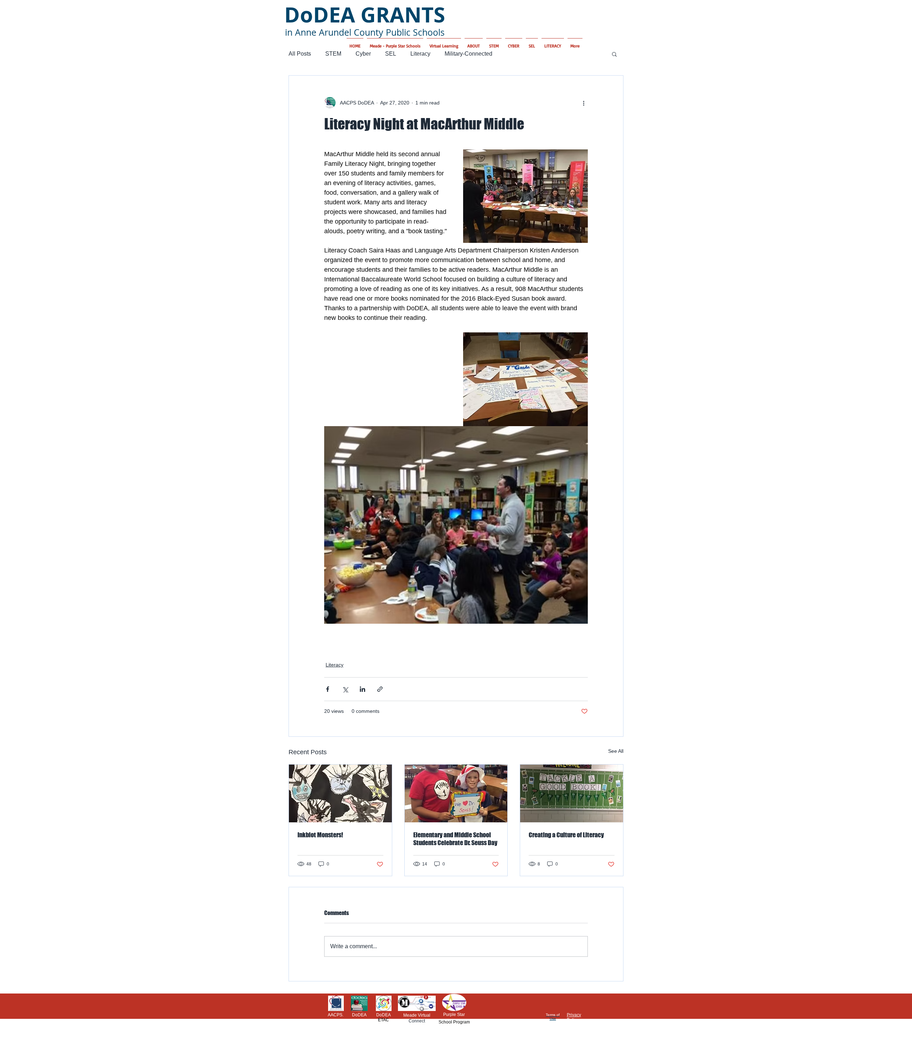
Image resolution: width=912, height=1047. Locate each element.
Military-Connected (468, 54)
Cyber (363, 54)
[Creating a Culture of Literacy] (571, 793)
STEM (333, 54)
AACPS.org (335, 1017)
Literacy (420, 54)
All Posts (300, 54)
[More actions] (583, 102)
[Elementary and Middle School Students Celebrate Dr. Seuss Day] (456, 793)
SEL (390, 54)
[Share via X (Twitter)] (345, 689)
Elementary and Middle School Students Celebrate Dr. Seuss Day (455, 839)
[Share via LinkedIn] (362, 689)
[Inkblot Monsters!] (340, 793)
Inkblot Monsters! (320, 835)
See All (615, 751)
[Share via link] (380, 689)
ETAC (383, 1019)
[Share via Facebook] (327, 689)
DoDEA (359, 1014)
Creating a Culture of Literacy (566, 835)
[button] (614, 54)
